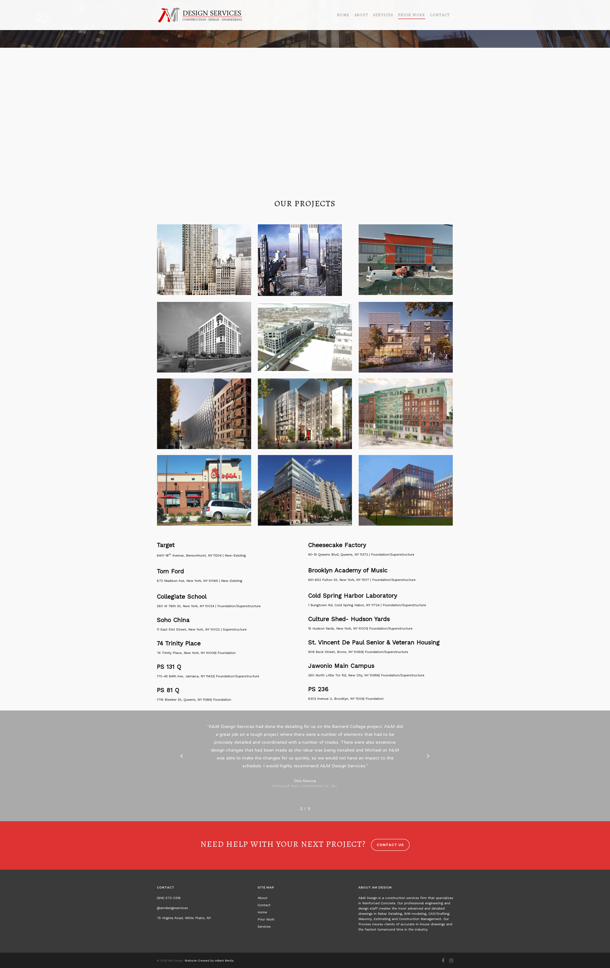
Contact (440, 15)
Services (383, 15)
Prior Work (411, 15)
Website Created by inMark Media (209, 960)
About (361, 15)
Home (343, 15)
